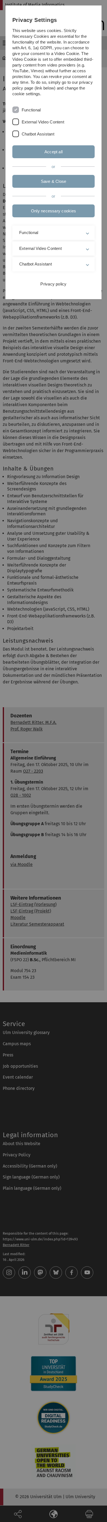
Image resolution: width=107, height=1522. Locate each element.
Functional (31, 110)
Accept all (53, 151)
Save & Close (53, 181)
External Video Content (43, 122)
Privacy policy (53, 284)
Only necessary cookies (53, 211)
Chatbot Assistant (38, 134)
